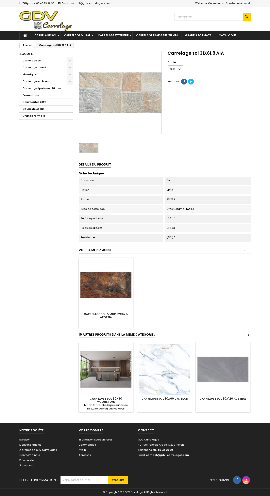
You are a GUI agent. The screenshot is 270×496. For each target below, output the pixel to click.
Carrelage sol (45, 35)
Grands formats (198, 35)
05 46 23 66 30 (45, 3)
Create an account (238, 3)
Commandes (87, 445)
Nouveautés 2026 (34, 102)
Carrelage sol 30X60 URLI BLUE (165, 399)
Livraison (24, 439)
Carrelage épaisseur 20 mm (157, 35)
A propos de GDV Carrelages (38, 450)
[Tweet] (191, 82)
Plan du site (26, 460)
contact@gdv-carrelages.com (90, 3)
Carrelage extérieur (113, 35)
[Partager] (184, 82)
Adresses (85, 455)
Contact (146, 430)
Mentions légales (30, 445)
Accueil (26, 54)
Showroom (26, 465)
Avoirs (83, 450)
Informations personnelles (95, 439)
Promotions (31, 95)
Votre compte (91, 430)
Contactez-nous (30, 455)
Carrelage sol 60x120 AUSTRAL (223, 399)
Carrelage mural (77, 35)
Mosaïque (29, 74)
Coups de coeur (33, 109)
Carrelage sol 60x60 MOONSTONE (106, 400)
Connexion (214, 3)
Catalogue (227, 35)
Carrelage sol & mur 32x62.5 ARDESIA (106, 315)
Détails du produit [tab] (95, 164)
